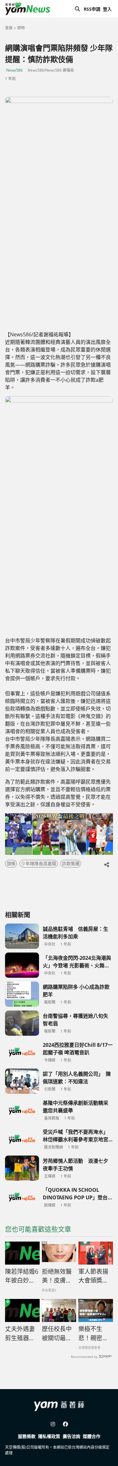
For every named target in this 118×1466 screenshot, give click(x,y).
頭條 (11, 863)
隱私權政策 (49, 1436)
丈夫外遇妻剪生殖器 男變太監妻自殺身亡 (20, 1333)
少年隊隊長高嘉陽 (38, 863)
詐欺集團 (71, 863)
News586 (14, 70)
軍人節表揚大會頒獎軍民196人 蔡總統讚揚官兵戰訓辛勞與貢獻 (93, 1276)
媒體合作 (91, 1436)
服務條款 (27, 1436)
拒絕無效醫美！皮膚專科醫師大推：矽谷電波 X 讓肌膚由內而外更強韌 (57, 1276)
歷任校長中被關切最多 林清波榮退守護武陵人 (59, 1333)
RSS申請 (92, 9)
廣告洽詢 (71, 1436)
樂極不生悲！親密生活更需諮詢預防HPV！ (93, 1333)
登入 (107, 9)
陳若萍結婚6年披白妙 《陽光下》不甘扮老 (21, 1276)
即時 (21, 28)
